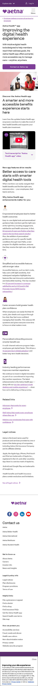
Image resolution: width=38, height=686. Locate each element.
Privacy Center (15, 682)
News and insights (10, 568)
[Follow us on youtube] (28, 514)
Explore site (7, 3)
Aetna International (10, 536)
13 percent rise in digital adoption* (16, 351)
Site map (6, 619)
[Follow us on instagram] (16, 514)
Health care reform (10, 636)
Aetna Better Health (10, 531)
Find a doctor (8, 603)
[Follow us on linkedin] (22, 514)
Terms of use (8, 589)
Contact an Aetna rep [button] (19, 67)
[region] (19, 671)
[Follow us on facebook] (9, 514)
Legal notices (8, 580)
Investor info (7, 565)
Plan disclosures (9, 583)
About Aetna (7, 558)
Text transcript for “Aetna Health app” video (16, 154)
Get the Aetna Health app (12, 613)
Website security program (13, 646)
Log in (31, 3)
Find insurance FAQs (11, 609)
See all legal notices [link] (10, 483)
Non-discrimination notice (13, 639)
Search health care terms (12, 616)
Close (34, 659)
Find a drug (7, 606)
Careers (6, 562)
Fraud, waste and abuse (12, 633)
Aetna (5, 527)
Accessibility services (11, 630)
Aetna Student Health (11, 545)
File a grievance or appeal (13, 600)
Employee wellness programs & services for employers (18, 19)
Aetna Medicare (9, 540)
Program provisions (10, 586)
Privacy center (8, 642)
